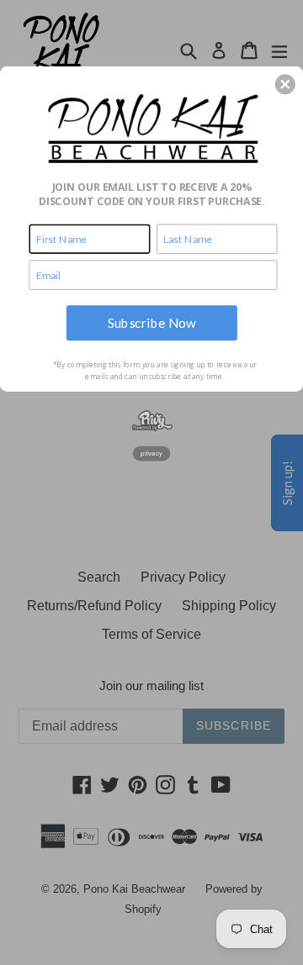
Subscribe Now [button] (152, 322)
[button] (285, 84)
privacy (151, 453)
